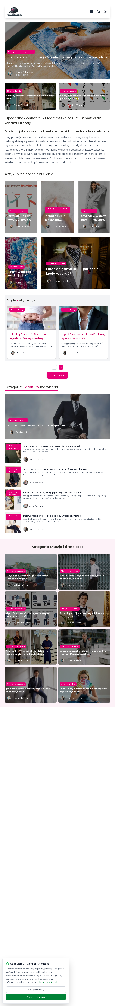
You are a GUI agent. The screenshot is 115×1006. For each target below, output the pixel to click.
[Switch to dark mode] (105, 11)
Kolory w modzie (68, 91)
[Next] (61, 367)
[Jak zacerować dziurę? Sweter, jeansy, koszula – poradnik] (58, 50)
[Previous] (54, 367)
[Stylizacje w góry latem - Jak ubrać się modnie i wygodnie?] (94, 207)
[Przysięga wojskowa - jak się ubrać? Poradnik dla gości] (31, 572)
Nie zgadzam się (36, 989)
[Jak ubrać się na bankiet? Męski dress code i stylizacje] (31, 685)
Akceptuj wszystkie (36, 997)
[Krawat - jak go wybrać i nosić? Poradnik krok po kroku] (21, 207)
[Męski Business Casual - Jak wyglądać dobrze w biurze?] (31, 609)
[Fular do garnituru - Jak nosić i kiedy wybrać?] (75, 263)
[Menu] (91, 11)
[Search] (98, 11)
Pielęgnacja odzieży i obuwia (21, 52)
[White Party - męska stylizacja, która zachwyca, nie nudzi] (84, 572)
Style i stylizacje (14, 91)
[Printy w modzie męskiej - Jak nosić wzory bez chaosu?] (21, 263)
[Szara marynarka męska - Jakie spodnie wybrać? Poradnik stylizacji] (84, 647)
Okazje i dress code (16, 571)
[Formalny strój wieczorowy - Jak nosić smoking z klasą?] (84, 609)
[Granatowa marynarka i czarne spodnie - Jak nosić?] (58, 416)
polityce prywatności (47, 982)
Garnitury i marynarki (18, 211)
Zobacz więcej (57, 375)
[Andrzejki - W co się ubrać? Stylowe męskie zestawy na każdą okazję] (31, 647)
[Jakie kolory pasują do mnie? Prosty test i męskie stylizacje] (84, 685)
